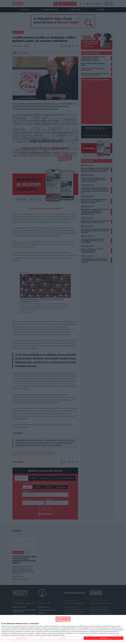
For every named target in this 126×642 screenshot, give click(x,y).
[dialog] (63, 628)
